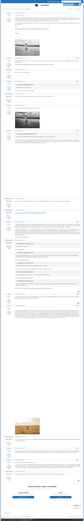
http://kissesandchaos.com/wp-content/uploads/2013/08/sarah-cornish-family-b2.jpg (32, 28)
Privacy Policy (4, 519)
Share (77, 505)
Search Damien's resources (54, 1)
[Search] (80, 2)
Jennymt (9, 13)
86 (9, 74)
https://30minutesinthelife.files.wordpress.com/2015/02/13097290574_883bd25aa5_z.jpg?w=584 (34, 64)
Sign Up (76, 4)
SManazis (9, 69)
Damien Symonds (9, 93)
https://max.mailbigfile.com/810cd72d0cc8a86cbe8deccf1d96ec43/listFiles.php (30, 212)
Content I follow (77, 516)
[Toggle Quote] (16, 84)
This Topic (75, 1)
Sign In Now (60, 497)
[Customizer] (80, 4)
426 (9, 18)
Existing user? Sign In (68, 4)
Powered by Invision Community (76, 519)
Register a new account (23, 497)
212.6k (9, 98)
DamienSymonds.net (25, 519)
